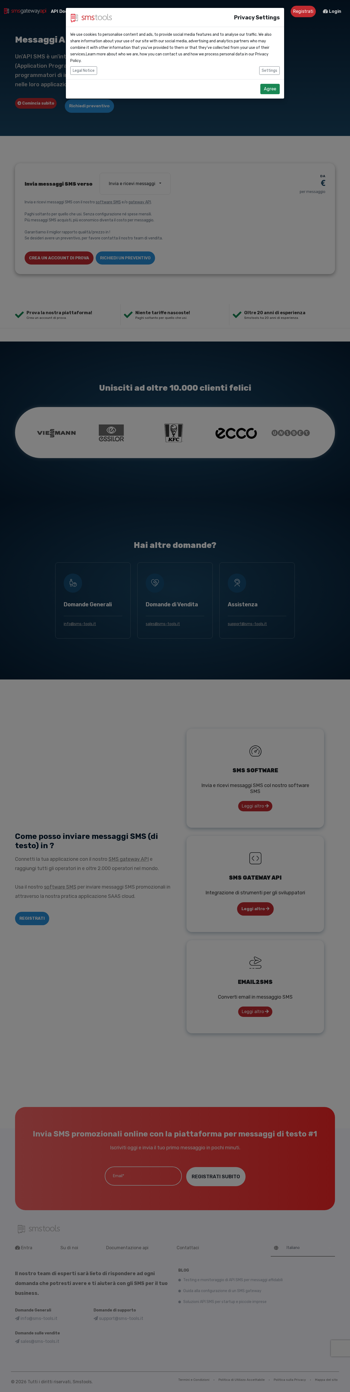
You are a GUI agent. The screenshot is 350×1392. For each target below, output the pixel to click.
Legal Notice (84, 70)
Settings (269, 70)
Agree (270, 88)
